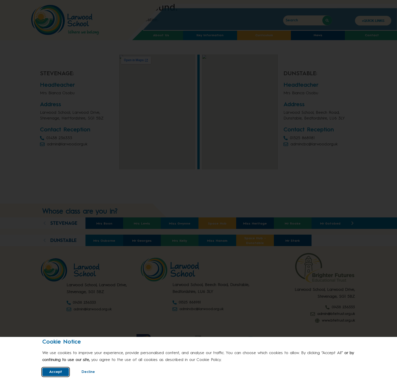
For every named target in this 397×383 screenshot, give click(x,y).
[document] (198, 191)
